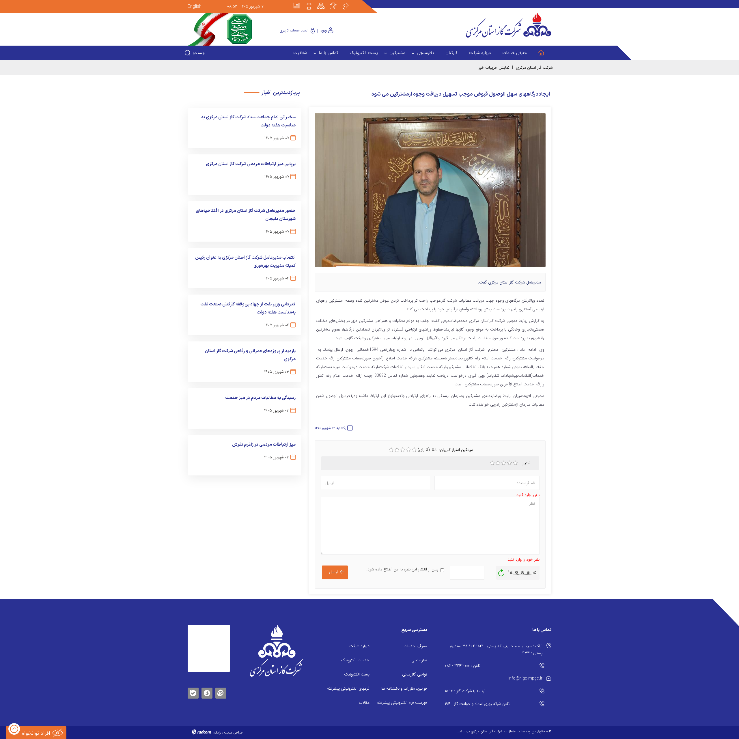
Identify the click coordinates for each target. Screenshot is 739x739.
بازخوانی (501, 571)
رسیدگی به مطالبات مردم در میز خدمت (260, 398)
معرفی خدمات (415, 646)
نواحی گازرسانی (414, 674)
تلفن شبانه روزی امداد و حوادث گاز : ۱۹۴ (477, 704)
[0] (391, 449)
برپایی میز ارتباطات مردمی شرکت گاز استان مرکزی (251, 164)
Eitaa (220, 689)
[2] (498, 463)
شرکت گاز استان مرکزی (534, 67)
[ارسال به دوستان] (348, 2)
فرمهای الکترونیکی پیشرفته (348, 688)
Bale (193, 692)
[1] (492, 463)
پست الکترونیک (357, 674)
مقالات (364, 702)
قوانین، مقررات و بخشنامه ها (404, 688)
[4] (509, 463)
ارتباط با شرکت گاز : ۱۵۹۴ (465, 691)
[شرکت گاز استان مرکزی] (276, 651)
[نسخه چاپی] (312, 2)
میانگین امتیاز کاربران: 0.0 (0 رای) (445, 450)
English (194, 6)
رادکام (217, 732)
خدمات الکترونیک (355, 660)
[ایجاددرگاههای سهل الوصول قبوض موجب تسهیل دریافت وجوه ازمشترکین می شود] (430, 193)
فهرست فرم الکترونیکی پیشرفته (402, 702)
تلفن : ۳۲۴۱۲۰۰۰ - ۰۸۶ (462, 666)
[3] (503, 463)
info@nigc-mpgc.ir (525, 678)
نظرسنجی (419, 660)
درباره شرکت (359, 646)
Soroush (206, 692)
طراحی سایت (233, 732)
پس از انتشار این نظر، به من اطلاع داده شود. (402, 569)
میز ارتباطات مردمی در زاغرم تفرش (264, 444)
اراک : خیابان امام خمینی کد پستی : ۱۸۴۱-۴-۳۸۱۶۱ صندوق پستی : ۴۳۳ (496, 649)
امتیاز (527, 463)
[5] (515, 463)
